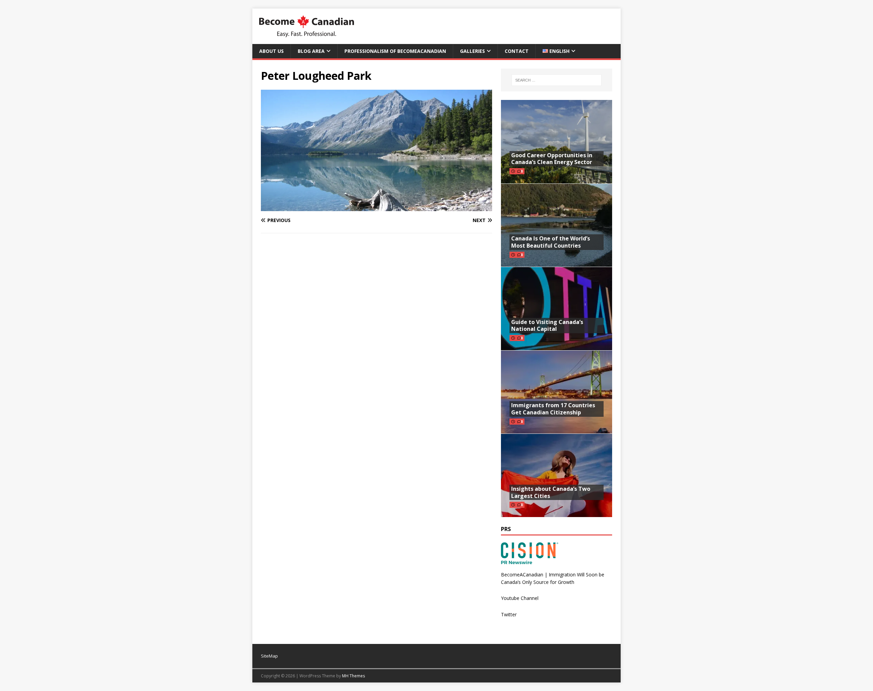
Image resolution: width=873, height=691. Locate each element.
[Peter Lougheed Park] (376, 207)
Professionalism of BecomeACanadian (395, 51)
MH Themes (353, 676)
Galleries (472, 51)
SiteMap (269, 656)
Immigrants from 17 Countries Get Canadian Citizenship (553, 408)
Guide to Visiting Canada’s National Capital (547, 325)
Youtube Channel (519, 598)
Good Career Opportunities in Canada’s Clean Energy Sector (551, 158)
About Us (271, 51)
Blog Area (311, 51)
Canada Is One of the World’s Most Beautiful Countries (550, 242)
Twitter (509, 614)
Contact (517, 51)
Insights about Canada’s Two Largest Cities (550, 492)
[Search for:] (556, 80)
